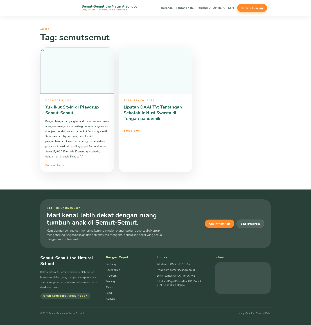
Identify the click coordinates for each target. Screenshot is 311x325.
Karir (231, 7)
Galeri (109, 287)
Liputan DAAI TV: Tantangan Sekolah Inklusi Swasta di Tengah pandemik (153, 112)
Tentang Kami (185, 7)
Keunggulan (113, 269)
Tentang (111, 264)
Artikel (217, 7)
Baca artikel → (54, 165)
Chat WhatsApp (219, 223)
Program (111, 275)
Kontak (110, 298)
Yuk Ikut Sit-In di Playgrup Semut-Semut (72, 110)
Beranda (167, 7)
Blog (109, 292)
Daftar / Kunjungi (252, 8)
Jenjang (202, 7)
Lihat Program (250, 223)
